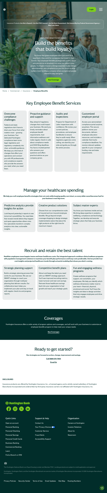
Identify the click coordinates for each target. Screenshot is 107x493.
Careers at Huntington (76, 423)
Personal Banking (12, 427)
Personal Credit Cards (14, 439)
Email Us (53, 362)
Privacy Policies (10, 481)
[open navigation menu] (101, 9)
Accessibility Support (43, 439)
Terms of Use (38, 481)
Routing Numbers (74, 481)
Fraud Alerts (39, 435)
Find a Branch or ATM (14, 455)
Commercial (15, 91)
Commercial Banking (13, 447)
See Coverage (53, 80)
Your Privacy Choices (43, 427)
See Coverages (53, 332)
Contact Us (39, 423)
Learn (8, 451)
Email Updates (50, 481)
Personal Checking (13, 431)
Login (91, 9)
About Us (71, 431)
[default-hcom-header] (4, 9)
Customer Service (42, 431)
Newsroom (72, 435)
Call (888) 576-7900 (53, 359)
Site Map (61, 481)
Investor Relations (74, 427)
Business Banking (12, 443)
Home (5, 91)
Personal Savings (12, 435)
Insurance (26, 91)
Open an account (12, 423)
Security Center (24, 481)
